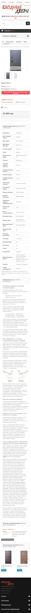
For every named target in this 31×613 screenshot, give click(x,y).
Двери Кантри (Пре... (22, 566)
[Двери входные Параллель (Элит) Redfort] (8, 557)
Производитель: (6, 89)
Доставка (11, 2)
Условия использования (7, 588)
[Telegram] (4, 16)
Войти (28, 5)
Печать (6, 107)
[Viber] (2, 16)
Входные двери (9, 41)
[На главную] (2, 42)
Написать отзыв (20, 102)
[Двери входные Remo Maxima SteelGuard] (7, 75)
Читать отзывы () (7, 102)
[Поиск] (28, 23)
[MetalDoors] (15, 9)
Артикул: (3, 86)
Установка (19, 2)
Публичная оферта (5, 590)
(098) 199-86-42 (12, 16)
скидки (4, 456)
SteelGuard (18, 41)
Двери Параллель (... (7, 566)
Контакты (4, 2)
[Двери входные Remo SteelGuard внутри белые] (15, 75)
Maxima (25, 41)
